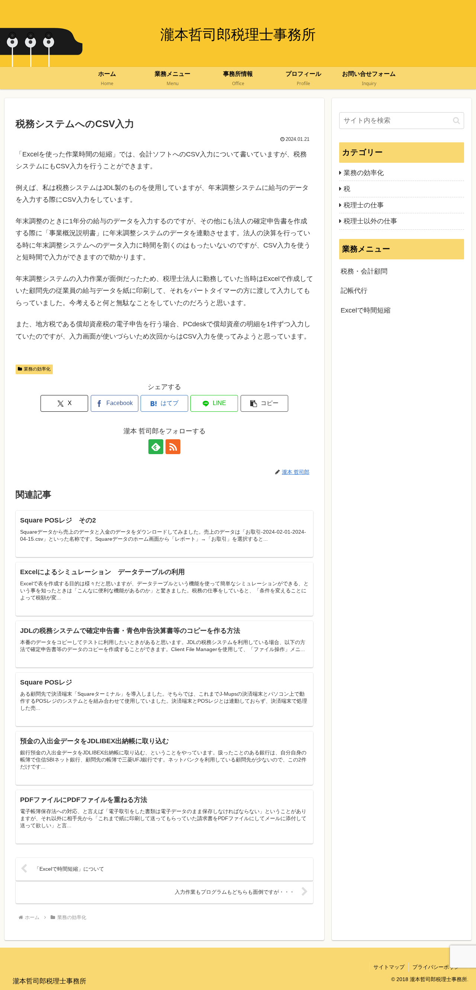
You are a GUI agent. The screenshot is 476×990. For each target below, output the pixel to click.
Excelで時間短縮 (365, 310)
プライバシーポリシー (438, 967)
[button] (264, 403)
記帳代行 (354, 290)
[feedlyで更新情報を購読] (155, 446)
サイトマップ (389, 967)
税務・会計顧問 (364, 271)
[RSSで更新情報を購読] (172, 446)
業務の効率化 (37, 369)
